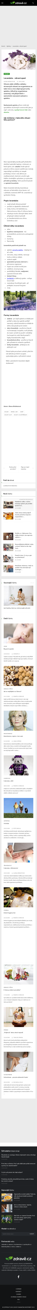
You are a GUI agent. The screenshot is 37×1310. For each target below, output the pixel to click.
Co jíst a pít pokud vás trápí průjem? (12, 1172)
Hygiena (6, 910)
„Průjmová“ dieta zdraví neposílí (13, 1032)
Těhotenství (7, 865)
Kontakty (18, 1291)
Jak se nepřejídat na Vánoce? (12, 691)
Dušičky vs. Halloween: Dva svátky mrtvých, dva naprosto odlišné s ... (23, 535)
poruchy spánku (17, 250)
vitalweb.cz (4, 1244)
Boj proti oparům (9, 649)
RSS (18, 1299)
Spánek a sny (14, 412)
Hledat (32, 1234)
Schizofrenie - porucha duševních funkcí (16, 1077)
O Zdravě (18, 1289)
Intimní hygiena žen (9, 913)
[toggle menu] (2, 3)
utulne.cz (11, 1244)
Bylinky (9, 46)
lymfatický (10, 278)
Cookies (18, 1294)
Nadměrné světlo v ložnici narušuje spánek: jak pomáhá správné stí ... (23, 504)
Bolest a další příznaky (20, 415)
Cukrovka (7, 778)
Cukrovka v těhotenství (11, 868)
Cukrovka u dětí (8, 781)
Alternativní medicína (10, 486)
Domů (3, 46)
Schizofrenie (8, 1074)
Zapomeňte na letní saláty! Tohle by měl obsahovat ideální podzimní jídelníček (24, 1196)
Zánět (21, 412)
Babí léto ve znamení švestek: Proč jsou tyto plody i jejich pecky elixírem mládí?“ (24, 1218)
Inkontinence (8, 733)
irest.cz (13, 1247)
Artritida (7, 821)
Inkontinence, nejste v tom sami (13, 736)
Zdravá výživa (8, 689)
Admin (18, 1302)
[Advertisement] (18, 24)
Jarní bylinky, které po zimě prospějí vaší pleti (17, 608)
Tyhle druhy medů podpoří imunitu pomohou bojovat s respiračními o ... (23, 515)
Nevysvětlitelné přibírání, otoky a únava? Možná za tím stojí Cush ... (24, 546)
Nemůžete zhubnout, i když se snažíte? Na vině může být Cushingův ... (24, 568)
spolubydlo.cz (27, 1244)
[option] (18, 598)
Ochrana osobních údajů (18, 1297)
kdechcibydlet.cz (6, 1247)
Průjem (6, 1030)
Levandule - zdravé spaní (20, 46)
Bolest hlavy (8, 415)
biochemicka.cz (18, 1244)
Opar (5, 646)
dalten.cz (18, 1247)
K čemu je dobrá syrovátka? (12, 990)
